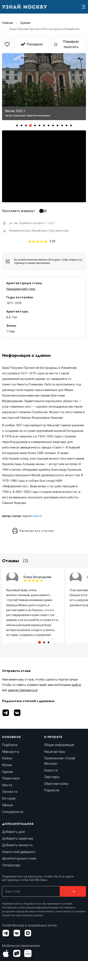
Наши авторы (54, 752)
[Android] (16, 953)
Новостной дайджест (19, 852)
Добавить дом (13, 832)
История (8, 798)
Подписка (51, 790)
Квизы (7, 758)
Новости (51, 770)
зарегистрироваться (22, 690)
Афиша (7, 805)
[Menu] (83, 6)
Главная (7, 22)
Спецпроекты (13, 812)
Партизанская (59, 230)
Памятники (10, 778)
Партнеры (52, 777)
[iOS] (5, 953)
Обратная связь (56, 784)
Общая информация (59, 745)
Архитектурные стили (19, 858)
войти (76, 685)
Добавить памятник (17, 838)
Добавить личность (17, 845)
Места (7, 785)
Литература (11, 865)
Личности (9, 792)
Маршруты (10, 752)
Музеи (7, 765)
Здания (25, 22)
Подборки (9, 745)
